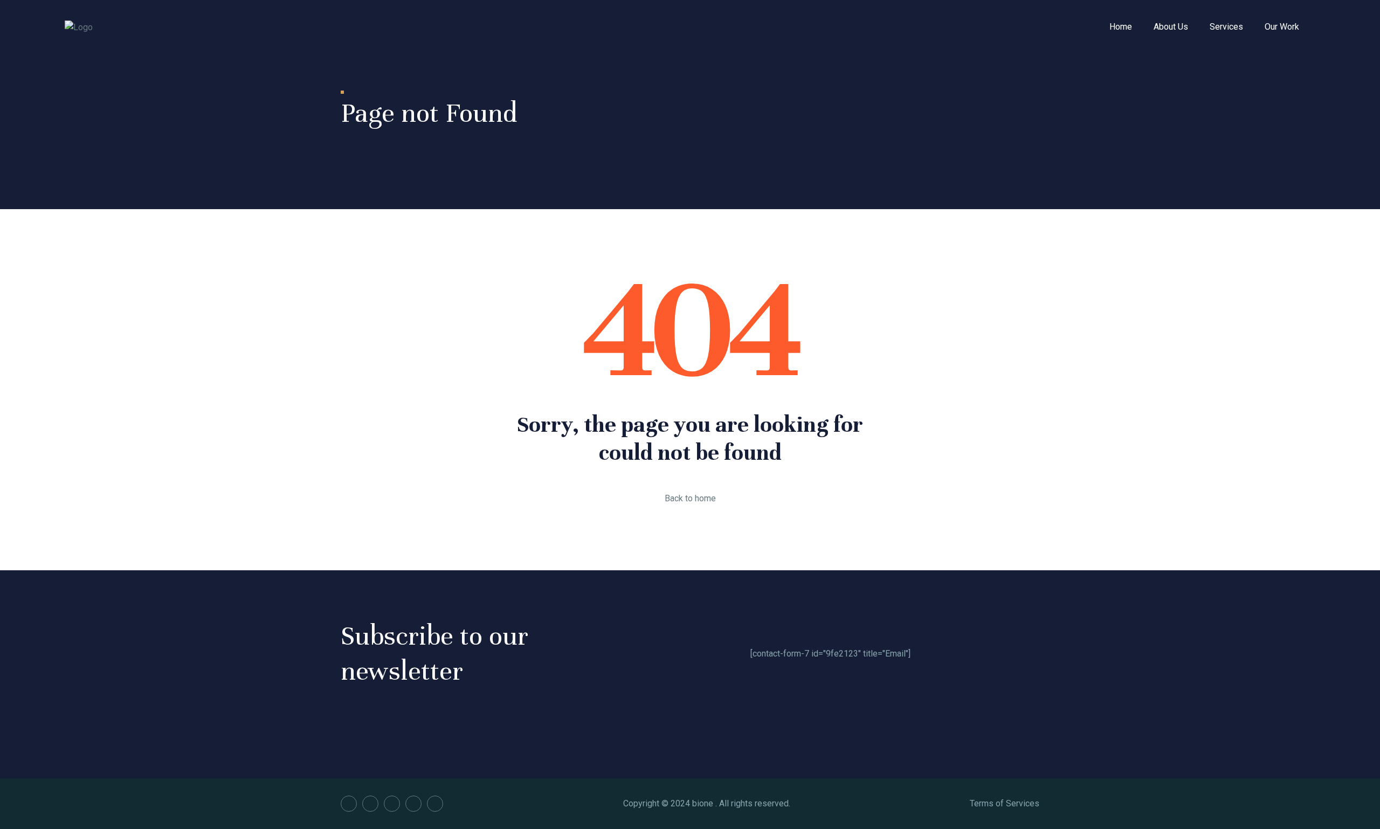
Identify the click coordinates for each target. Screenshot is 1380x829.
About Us (1171, 27)
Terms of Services (1004, 803)
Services (1226, 27)
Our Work (1282, 27)
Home (1120, 27)
